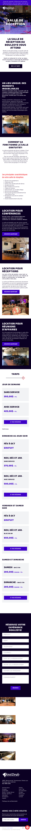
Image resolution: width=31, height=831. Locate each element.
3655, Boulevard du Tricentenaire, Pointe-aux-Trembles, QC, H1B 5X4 (15, 781)
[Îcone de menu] (27, 7)
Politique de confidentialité (9, 801)
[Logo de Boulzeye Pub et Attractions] (8, 6)
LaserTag (4, 337)
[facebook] (23, 828)
